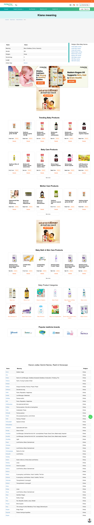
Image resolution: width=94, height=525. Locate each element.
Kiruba (7, 430)
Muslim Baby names (76, 52)
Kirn (7, 375)
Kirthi (7, 392)
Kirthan (8, 386)
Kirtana (8, 381)
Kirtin (7, 410)
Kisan (7, 442)
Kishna (7, 468)
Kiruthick (8, 433)
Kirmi (7, 372)
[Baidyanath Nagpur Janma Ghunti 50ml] (42, 126)
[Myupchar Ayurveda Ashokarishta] (42, 194)
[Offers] (70, 5)
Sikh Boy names (75, 59)
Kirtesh (7, 384)
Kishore (8, 477)
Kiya (7, 506)
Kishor (7, 474)
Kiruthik (8, 436)
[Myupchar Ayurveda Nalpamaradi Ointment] (28, 194)
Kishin (7, 460)
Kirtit (7, 419)
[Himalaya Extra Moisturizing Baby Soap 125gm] (70, 258)
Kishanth (8, 454)
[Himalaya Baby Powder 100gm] (56, 258)
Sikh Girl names (75, 61)
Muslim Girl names (76, 55)
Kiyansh (8, 512)
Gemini (26, 63)
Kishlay (8, 463)
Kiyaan (7, 509)
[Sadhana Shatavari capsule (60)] (56, 194)
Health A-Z (55, 9)
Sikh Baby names (76, 57)
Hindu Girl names (76, 50)
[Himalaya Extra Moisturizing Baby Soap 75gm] (84, 258)
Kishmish (8, 465)
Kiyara (7, 515)
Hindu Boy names (76, 48)
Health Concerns (18, 9)
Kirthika (8, 398)
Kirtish (7, 416)
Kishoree (8, 480)
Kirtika (7, 407)
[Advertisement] (47, 32)
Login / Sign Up (85, 9)
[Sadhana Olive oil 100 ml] (14, 157)
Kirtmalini (8, 427)
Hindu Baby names (76, 46)
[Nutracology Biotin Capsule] (70, 157)
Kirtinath (8, 413)
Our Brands (32, 9)
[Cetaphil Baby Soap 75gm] (42, 258)
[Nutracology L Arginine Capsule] (84, 126)
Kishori (7, 483)
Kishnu (7, 471)
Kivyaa (7, 504)
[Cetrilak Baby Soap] (28, 258)
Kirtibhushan (9, 404)
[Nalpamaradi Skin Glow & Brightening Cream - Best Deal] (14, 194)
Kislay (7, 489)
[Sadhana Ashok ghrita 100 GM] (14, 126)
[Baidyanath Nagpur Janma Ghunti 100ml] (70, 126)
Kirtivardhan (9, 424)
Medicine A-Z (43, 9)
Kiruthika (8, 439)
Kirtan (7, 378)
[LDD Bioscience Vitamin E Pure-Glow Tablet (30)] (84, 157)
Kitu (7, 498)
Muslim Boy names (76, 53)
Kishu (7, 486)
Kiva (7, 501)
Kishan (7, 448)
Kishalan (8, 445)
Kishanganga (9, 451)
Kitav (7, 495)
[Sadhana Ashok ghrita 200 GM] (70, 194)
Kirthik (7, 395)
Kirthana (8, 389)
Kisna (7, 492)
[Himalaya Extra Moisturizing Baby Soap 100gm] (14, 258)
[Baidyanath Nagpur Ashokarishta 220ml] (56, 126)
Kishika (8, 457)
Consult (6, 9)
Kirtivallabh (9, 422)
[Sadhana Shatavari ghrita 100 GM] (28, 126)
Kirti (7, 401)
